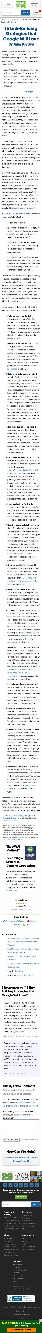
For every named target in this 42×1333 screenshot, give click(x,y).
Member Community (20, 1270)
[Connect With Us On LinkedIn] (21, 1185)
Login (15, 1281)
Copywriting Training (11, 1220)
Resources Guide (28, 1215)
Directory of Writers (11, 1255)
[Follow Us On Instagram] (26, 1185)
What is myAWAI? (28, 1250)
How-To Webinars (28, 1223)
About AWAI (8, 1238)
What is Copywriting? (29, 1247)
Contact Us (26, 1241)
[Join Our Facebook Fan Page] (5, 1185)
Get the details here (22, 1330)
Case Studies (8, 1252)
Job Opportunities (19, 1276)
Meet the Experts (10, 1244)
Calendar (16, 1273)
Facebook (18, 470)
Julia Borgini (19, 971)
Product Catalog (10, 1218)
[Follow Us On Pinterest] (16, 1185)
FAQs (24, 1244)
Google (29, 92)
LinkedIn (18, 924)
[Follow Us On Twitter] (10, 1185)
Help (23, 1238)
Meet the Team (9, 1247)
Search (25, 13)
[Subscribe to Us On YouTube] (31, 1185)
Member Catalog (19, 1278)
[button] (7, 4)
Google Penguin (18, 214)
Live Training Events (11, 1226)
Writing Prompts (28, 1226)
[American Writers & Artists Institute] (21, 4)
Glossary (25, 1229)
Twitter (10, 470)
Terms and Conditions (21, 1315)
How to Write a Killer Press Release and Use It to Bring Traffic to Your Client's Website (23, 942)
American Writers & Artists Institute (27, 1307)
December (15, 20)
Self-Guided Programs (12, 1223)
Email (28, 924)
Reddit (26, 470)
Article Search (27, 1218)
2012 (7, 20)
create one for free (25, 1115)
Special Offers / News (11, 1229)
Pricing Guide (26, 1221)
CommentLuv (24, 636)
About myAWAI (18, 1267)
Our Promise (8, 1241)
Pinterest (34, 921)
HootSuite (29, 785)
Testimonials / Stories (11, 1250)
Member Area (18, 1264)
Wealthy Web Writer (10, 821)
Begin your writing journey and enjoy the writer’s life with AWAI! (21, 1193)
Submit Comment (11, 1139)
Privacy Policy (21, 1311)
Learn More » (11, 890)
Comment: (8, 1118)
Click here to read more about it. (22, 208)
